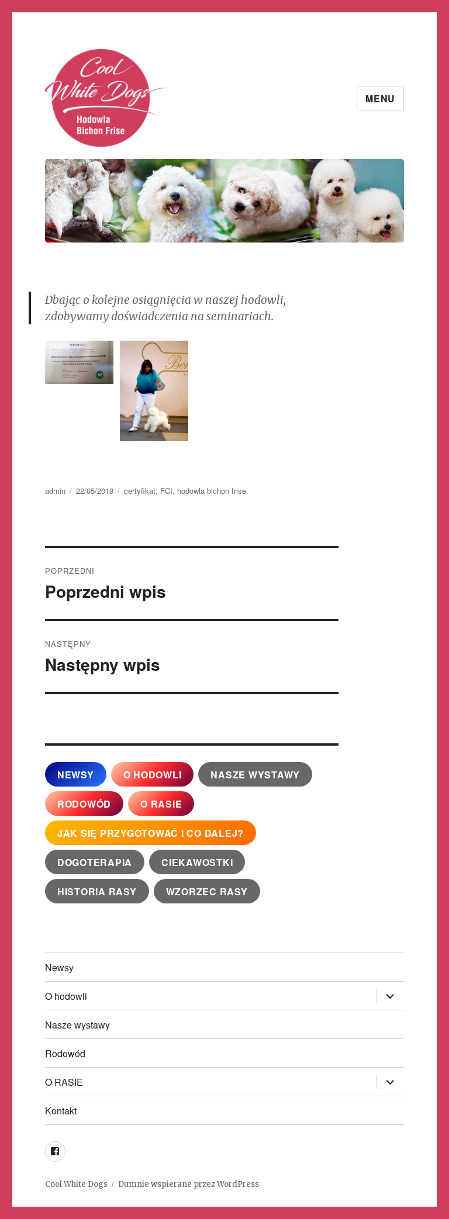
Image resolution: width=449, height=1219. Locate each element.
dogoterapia (94, 862)
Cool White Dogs (76, 1184)
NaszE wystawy (255, 774)
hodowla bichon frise (211, 490)
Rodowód (84, 804)
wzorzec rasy (207, 891)
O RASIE (161, 804)
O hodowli (66, 996)
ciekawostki (197, 862)
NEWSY (75, 774)
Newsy (59, 967)
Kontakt (61, 1110)
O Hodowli (152, 774)
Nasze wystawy (77, 1024)
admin (55, 490)
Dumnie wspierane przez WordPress (188, 1184)
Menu (380, 98)
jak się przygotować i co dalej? (150, 833)
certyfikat (140, 490)
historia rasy (97, 891)
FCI (166, 490)
